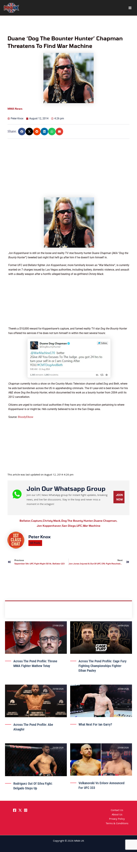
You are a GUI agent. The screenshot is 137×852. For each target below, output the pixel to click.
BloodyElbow (25, 417)
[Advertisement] (68, 174)
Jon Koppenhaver (49, 525)
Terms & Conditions (117, 824)
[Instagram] (25, 810)
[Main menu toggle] (130, 8)
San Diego (69, 525)
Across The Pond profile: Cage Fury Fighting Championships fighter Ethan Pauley (102, 666)
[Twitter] (20, 810)
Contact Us (117, 810)
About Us (117, 815)
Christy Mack (52, 520)
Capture (37, 520)
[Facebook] (14, 810)
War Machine (91, 525)
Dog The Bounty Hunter (77, 520)
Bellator (25, 520)
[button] (22, 131)
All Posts (35, 542)
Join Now (119, 497)
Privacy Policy (117, 819)
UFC (80, 525)
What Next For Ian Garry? (95, 724)
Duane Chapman (105, 520)
